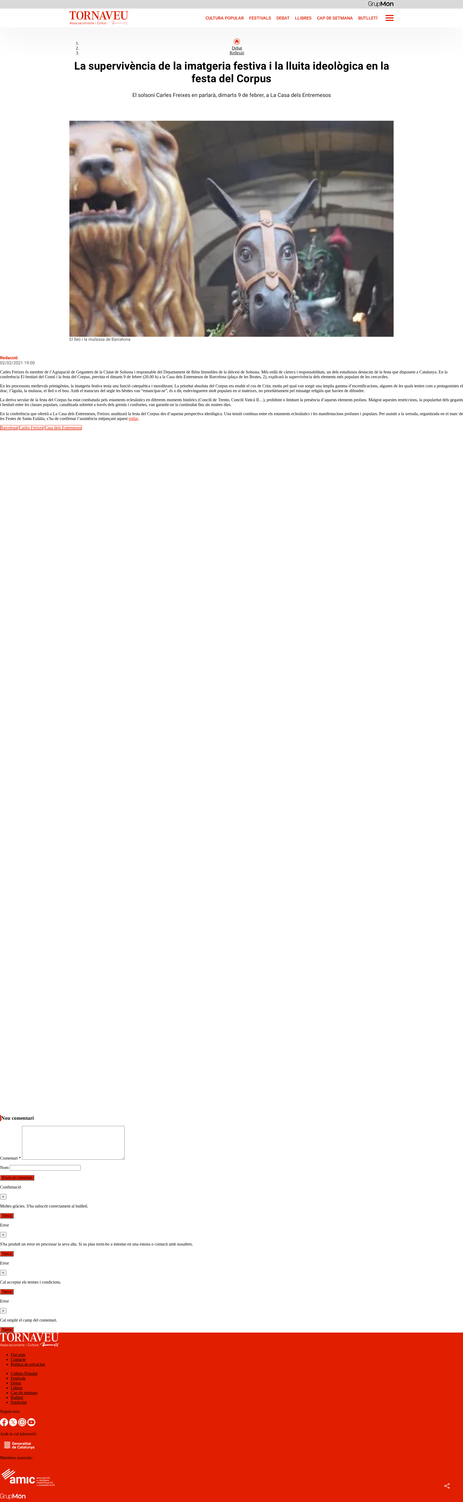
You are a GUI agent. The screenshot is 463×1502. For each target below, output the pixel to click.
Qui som (18, 1354)
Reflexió (237, 53)
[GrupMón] (381, 4)
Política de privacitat (28, 1364)
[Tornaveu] (64, 26)
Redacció (9, 357)
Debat (283, 18)
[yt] (31, 1424)
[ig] (22, 1424)
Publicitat (19, 1402)
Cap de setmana (335, 18)
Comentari (10, 1158)
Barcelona (8, 427)
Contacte (18, 1359)
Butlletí (368, 18)
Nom (4, 1167)
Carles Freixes (31, 427)
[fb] (4, 1424)
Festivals (260, 18)
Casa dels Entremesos (63, 427)
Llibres (303, 18)
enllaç (134, 418)
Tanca (7, 1216)
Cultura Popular (225, 18)
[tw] (13, 1424)
